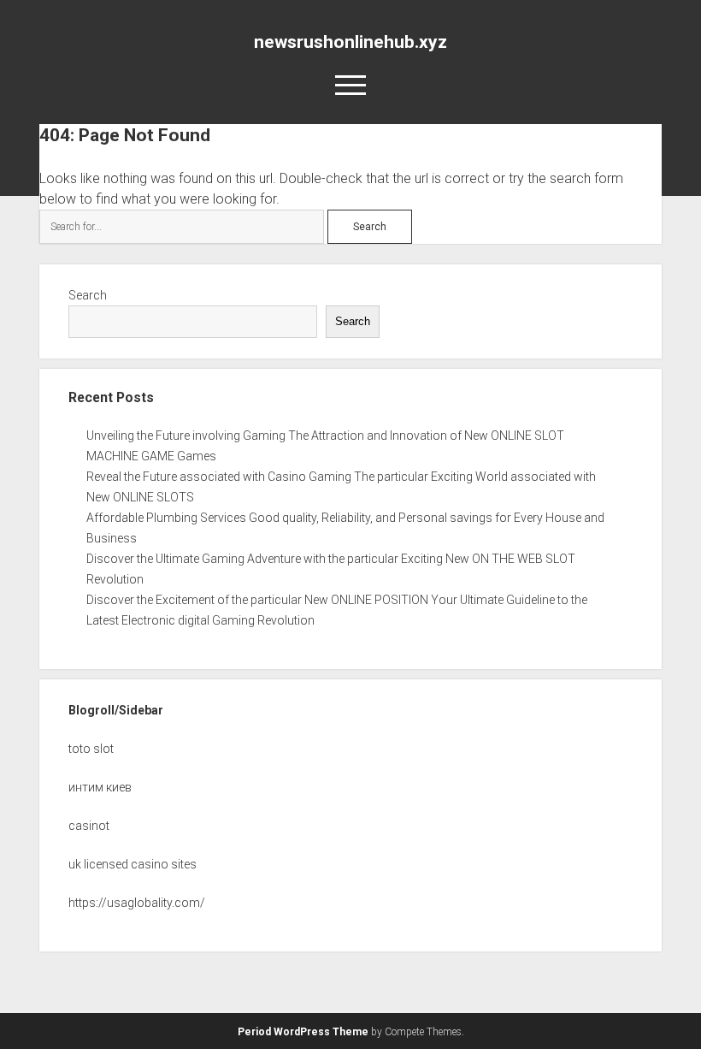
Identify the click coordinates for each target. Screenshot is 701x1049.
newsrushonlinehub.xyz (350, 42)
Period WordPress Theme (303, 1032)
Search (87, 295)
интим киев (100, 787)
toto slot (91, 749)
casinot (88, 826)
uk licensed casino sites (132, 864)
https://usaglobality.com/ (136, 903)
